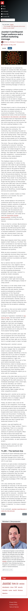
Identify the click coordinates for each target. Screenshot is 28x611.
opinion (21, 583)
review (10, 590)
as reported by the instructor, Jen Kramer (13, 116)
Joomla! (4, 48)
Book (4, 8)
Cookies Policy (13, 604)
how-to (15, 583)
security (20, 587)
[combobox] (8, 20)
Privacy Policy (13, 602)
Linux (12, 587)
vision (9, 48)
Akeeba (4, 561)
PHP (16, 587)
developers (5, 587)
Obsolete (5, 590)
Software (5, 11)
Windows (20, 590)
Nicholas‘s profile (8, 569)
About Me (5, 14)
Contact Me (6, 16)
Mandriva (4, 593)
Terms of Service (14, 607)
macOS (15, 590)
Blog (4, 6)
